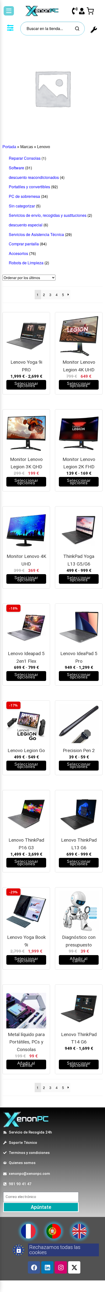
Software (16, 168)
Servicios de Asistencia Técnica (36, 234)
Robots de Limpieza (26, 263)
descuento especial (25, 225)
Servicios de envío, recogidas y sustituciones (47, 215)
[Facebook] (34, 1267)
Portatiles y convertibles (29, 186)
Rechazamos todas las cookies (54, 1249)
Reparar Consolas (25, 158)
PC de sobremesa (24, 196)
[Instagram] (61, 1267)
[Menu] (9, 11)
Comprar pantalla (24, 244)
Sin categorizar (22, 206)
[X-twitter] (74, 1267)
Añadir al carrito (79, 960)
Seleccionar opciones (26, 384)
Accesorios (18, 253)
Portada (9, 147)
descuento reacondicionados (34, 177)
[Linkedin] (47, 1267)
